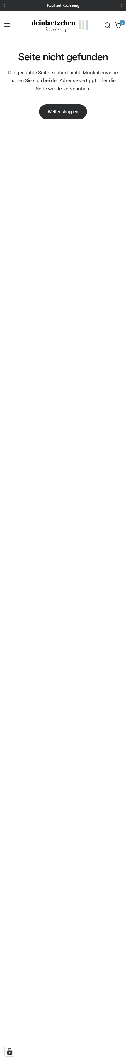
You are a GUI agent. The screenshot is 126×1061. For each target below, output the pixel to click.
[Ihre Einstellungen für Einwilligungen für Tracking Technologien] (10, 1051)
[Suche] (108, 25)
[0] (117, 25)
